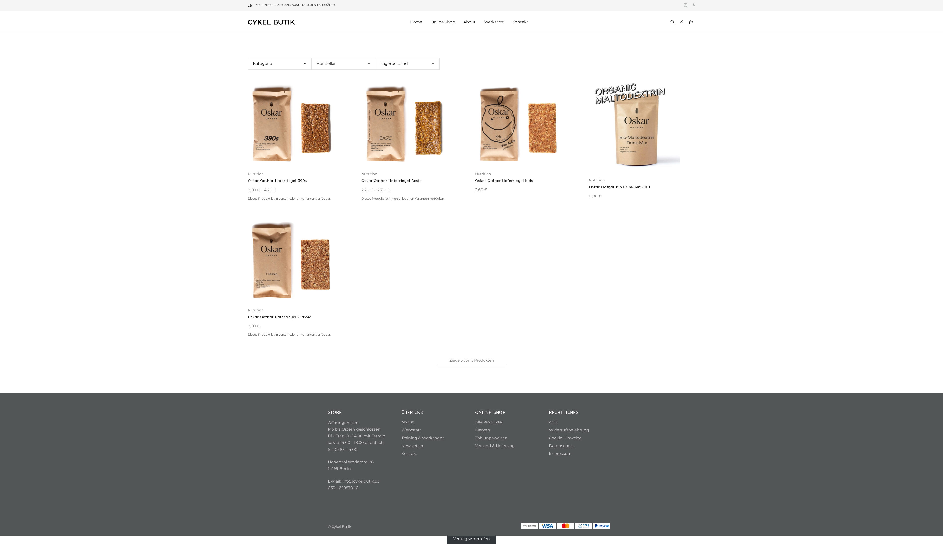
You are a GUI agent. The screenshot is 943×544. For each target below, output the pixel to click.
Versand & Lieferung (495, 445)
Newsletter (412, 445)
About (408, 422)
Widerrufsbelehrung (569, 430)
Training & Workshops (423, 438)
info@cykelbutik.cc (360, 481)
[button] (251, 123)
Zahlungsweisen (491, 438)
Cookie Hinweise (565, 438)
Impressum (560, 453)
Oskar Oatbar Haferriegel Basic (391, 180)
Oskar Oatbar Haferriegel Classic (279, 316)
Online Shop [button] (443, 22)
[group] (301, 123)
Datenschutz (561, 445)
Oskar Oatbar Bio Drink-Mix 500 (619, 186)
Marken (482, 430)
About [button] (469, 22)
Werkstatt (494, 22)
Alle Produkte (488, 422)
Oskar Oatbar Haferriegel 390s (277, 180)
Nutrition (255, 174)
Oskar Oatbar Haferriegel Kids (504, 180)
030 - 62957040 (343, 487)
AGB (553, 422)
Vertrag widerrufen (471, 538)
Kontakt (520, 22)
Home (416, 22)
